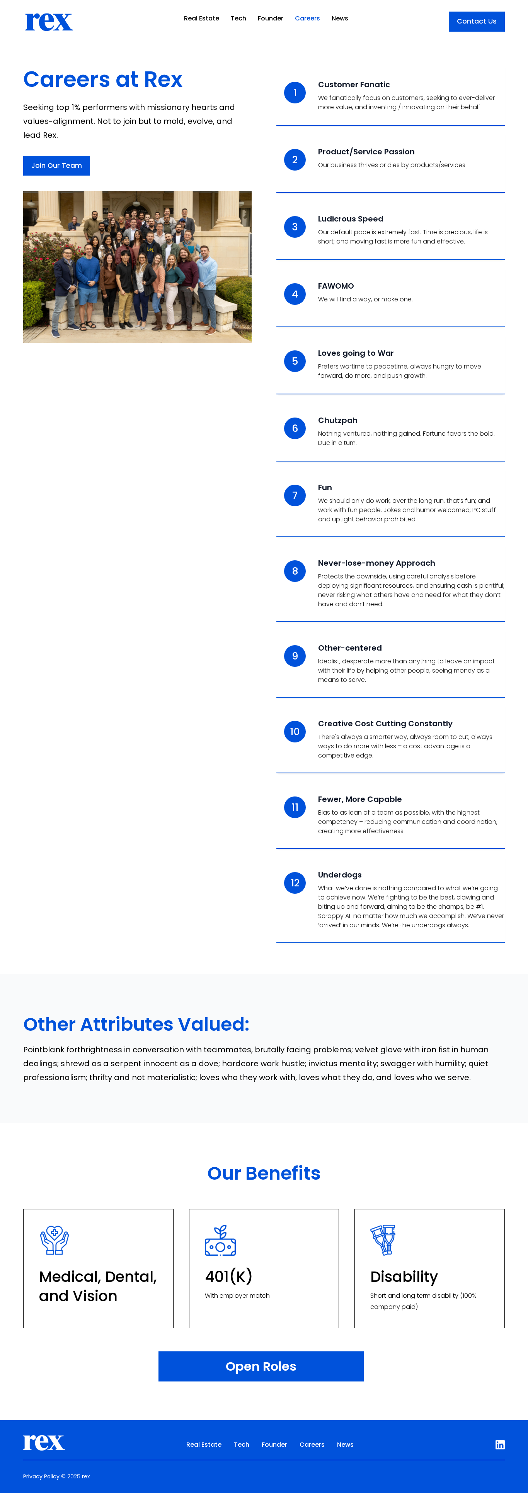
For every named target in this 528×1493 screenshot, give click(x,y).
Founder (270, 18)
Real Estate (201, 18)
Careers (307, 18)
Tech (238, 18)
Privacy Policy (41, 1476)
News (340, 18)
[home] (48, 18)
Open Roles (261, 1366)
